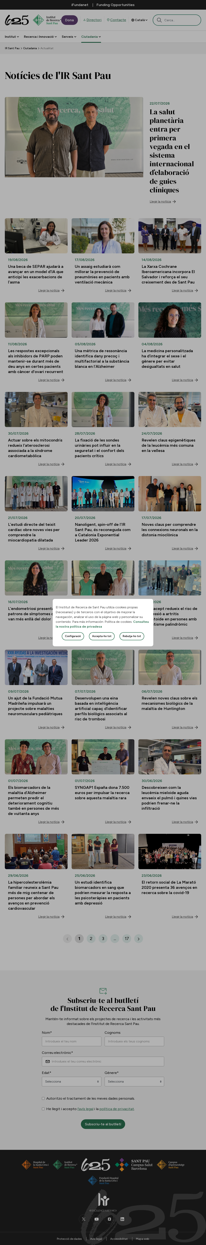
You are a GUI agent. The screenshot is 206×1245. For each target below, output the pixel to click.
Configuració (73, 636)
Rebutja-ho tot (132, 636)
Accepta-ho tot (101, 636)
